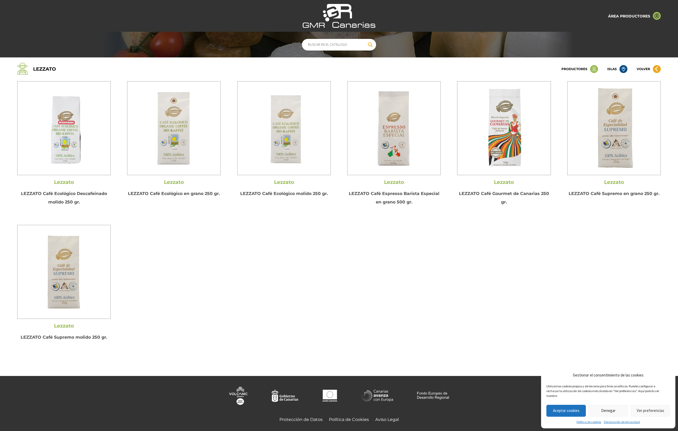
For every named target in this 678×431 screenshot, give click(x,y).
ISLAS (612, 69)
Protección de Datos (301, 419)
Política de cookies (589, 422)
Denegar (608, 410)
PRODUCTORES (574, 69)
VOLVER (643, 69)
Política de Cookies (349, 419)
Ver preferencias (650, 410)
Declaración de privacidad (622, 422)
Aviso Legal (387, 419)
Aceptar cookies (566, 410)
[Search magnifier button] (370, 44)
